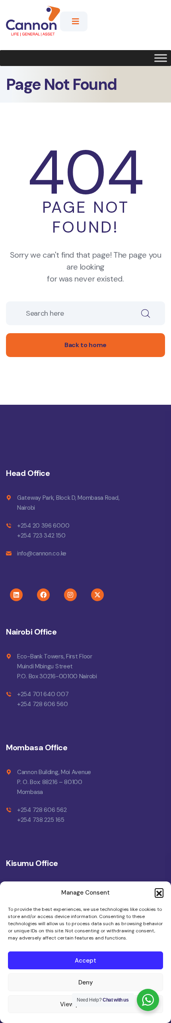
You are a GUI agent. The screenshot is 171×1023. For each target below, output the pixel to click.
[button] (159, 893)
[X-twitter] (97, 594)
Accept (85, 961)
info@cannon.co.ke (41, 553)
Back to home (85, 345)
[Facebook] (43, 594)
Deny (85, 982)
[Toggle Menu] (160, 58)
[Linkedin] (16, 594)
